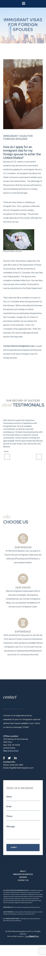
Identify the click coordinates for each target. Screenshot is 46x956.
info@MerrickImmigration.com (18, 768)
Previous (7, 457)
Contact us (23, 880)
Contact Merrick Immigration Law (18, 346)
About (23, 871)
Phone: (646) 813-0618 (13, 765)
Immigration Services (23, 874)
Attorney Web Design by (15, 936)
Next (39, 457)
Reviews (23, 877)
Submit (14, 847)
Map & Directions (11, 751)
